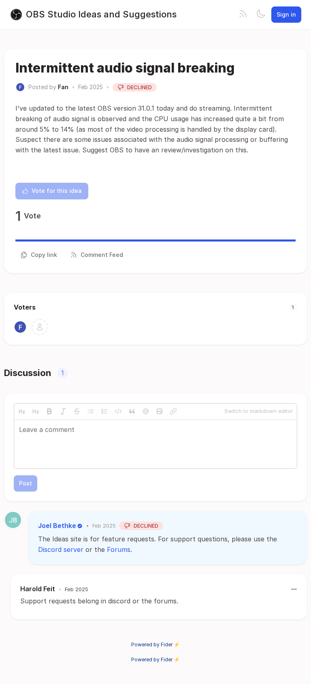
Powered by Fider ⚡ (155, 644)
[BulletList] (91, 411)
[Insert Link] (173, 411)
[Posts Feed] (243, 15)
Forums (118, 549)
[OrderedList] (104, 411)
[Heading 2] (22, 411)
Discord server (60, 549)
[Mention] (146, 411)
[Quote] (132, 411)
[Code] (118, 411)
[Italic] (63, 411)
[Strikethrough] (77, 411)
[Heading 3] (36, 411)
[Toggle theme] (260, 15)
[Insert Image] (159, 411)
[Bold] (49, 411)
